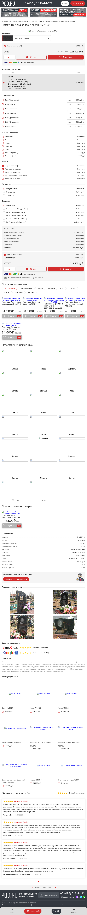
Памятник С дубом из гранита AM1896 (11, 328)
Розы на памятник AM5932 (12, 743)
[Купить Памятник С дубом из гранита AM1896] (12, 324)
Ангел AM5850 (63, 708)
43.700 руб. (9, 711)
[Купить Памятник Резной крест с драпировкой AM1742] (12, 299)
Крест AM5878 (7, 708)
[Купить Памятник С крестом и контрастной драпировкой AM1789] (54, 300)
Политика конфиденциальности (33, 905)
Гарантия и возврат (53, 905)
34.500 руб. (37, 711)
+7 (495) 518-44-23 (37, 3)
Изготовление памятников (28, 895)
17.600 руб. (65, 748)
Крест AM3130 (35, 708)
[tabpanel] (14, 12)
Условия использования (10, 905)
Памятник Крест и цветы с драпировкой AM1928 (74, 304)
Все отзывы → (43, 882)
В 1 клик (33, 57)
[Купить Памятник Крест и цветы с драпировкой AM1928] (75, 299)
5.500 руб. (8, 746)
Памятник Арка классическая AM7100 (11, 517)
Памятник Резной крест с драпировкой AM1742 (12, 303)
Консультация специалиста (16, 579)
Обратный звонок (67, 897)
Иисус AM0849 (35, 780)
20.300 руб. (65, 711)
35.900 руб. (37, 748)
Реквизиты (65, 905)
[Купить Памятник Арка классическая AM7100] (12, 513)
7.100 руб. (65, 783)
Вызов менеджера (50, 895)
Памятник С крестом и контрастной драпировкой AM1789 (53, 306)
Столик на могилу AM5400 (68, 780)
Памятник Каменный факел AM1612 (31, 303)
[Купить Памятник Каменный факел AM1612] (33, 299)
